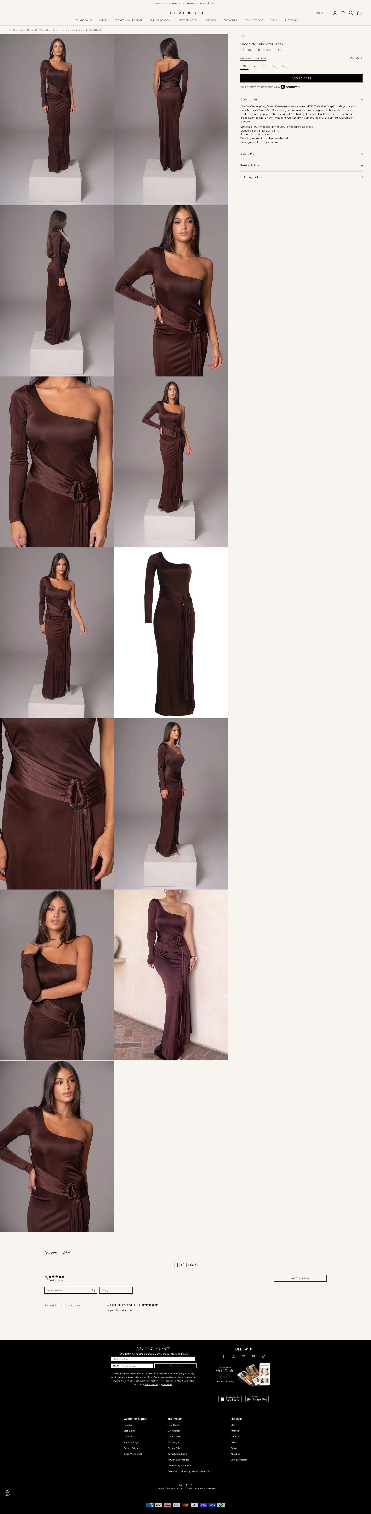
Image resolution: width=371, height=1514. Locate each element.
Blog (233, 1424)
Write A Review (300, 1278)
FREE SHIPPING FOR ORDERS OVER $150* (185, 3)
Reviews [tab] (51, 1253)
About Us (235, 1453)
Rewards (128, 1424)
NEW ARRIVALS (82, 20)
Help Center (174, 1424)
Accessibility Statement (179, 1465)
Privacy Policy (151, 1384)
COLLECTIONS (254, 20)
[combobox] (116, 1290)
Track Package (131, 1442)
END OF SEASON (160, 20)
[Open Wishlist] (343, 13)
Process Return (131, 1448)
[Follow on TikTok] (263, 1356)
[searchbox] (67, 1290)
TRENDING (230, 20)
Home (12, 30)
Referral (234, 1442)
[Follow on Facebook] (223, 1356)
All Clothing (49, 30)
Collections (27, 30)
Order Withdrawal (133, 1453)
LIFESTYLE (291, 20)
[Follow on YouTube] (253, 1356)
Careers (234, 1448)
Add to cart (301, 78)
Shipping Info (174, 1442)
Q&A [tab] (66, 1253)
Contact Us (129, 1436)
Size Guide (357, 58)
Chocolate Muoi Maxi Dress (81, 30)
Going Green (174, 1436)
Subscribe (175, 1366)
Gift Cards (236, 1436)
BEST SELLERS (188, 20)
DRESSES (210, 20)
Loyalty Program (239, 1459)
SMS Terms (167, 1384)
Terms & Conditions (177, 1453)
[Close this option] (7, 1493)
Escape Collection (128, 20)
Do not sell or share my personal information (189, 1471)
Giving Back (174, 1430)
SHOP (103, 20)
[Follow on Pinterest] (243, 1356)
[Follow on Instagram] (233, 1356)
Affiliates (235, 1430)
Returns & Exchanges (178, 1459)
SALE (274, 20)
